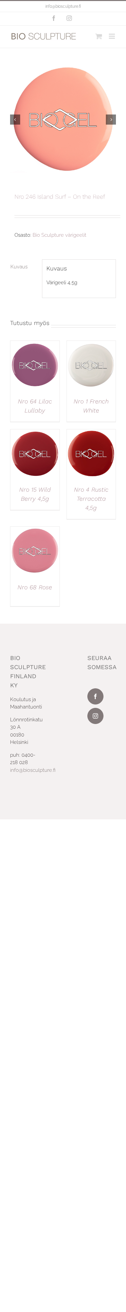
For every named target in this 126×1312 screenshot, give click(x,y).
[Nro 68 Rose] (34, 530)
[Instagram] (95, 716)
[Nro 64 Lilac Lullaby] (34, 344)
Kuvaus (19, 267)
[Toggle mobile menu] (112, 36)
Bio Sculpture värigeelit (59, 235)
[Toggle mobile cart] (98, 36)
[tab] (24, 266)
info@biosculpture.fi (63, 6)
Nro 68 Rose (34, 587)
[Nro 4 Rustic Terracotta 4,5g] (91, 433)
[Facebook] (95, 696)
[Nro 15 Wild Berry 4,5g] (34, 433)
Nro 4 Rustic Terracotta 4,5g (91, 498)
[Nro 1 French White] (91, 344)
